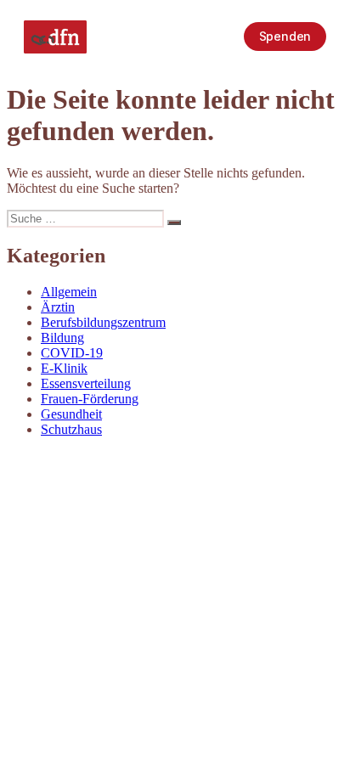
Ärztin (58, 307)
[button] (215, 36)
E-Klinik (64, 368)
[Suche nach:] (87, 218)
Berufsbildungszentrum (103, 322)
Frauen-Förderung (89, 398)
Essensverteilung (86, 383)
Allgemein (69, 291)
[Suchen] (174, 222)
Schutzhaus (71, 429)
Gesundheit (71, 414)
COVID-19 (72, 353)
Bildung (62, 337)
